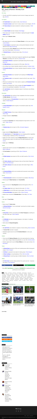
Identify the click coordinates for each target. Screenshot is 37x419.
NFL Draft (26, 1)
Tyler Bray (20, 280)
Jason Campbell (4, 277)
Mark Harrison (7, 278)
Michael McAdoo (22, 278)
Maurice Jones (17, 278)
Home (2, 4)
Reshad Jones (21, 279)
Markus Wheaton (12, 278)
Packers (8, 7)
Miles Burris (8, 279)
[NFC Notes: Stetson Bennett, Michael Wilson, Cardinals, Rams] (7, 289)
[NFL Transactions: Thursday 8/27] (30, 289)
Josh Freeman (16, 277)
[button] (34, 1)
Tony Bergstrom (16, 280)
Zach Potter (8, 281)
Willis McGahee (4, 281)
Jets (2, 7)
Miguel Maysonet (27, 278)
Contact (14, 1)
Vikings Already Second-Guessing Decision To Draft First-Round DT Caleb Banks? (8, 375)
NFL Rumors (5, 7)
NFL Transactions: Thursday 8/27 (29, 293)
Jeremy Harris (8, 277)
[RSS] (18, 411)
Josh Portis (24, 277)
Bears (5, 4)
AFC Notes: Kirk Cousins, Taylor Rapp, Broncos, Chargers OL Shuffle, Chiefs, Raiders (18, 294)
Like (10, 337)
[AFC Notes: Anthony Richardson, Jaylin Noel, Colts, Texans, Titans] (18, 300)
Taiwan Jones (6, 280)
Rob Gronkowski (26, 279)
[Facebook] (16, 411)
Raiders (13, 7)
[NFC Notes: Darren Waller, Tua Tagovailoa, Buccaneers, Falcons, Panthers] (7, 300)
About (12, 1)
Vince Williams (24, 280)
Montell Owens (12, 279)
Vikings (29, 7)
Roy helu (3, 280)
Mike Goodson (4, 279)
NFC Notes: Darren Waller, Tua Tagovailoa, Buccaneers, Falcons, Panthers (6, 305)
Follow (10, 339)
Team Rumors (18, 1)
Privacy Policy (31, 415)
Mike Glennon (31, 278)
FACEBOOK (22, 268)
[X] (20, 411)
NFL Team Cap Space (6, 351)
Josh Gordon (20, 277)
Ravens (16, 7)
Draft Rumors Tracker (6, 348)
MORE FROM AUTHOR (12, 284)
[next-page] (3, 307)
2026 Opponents (5, 347)
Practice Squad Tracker (7, 352)
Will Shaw (28, 280)
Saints (18, 7)
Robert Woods (30, 279)
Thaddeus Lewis (11, 280)
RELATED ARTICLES (5, 284)
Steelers (24, 7)
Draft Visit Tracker (6, 349)
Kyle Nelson (3, 278)
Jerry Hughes (12, 277)
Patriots (11, 7)
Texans (27, 7)
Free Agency (22, 1)
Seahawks (21, 7)
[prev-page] (2, 307)
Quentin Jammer (17, 279)
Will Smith (31, 280)
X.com (16, 268)
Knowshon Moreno (29, 277)
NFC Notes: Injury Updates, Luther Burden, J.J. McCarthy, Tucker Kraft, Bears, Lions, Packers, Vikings (30, 305)
